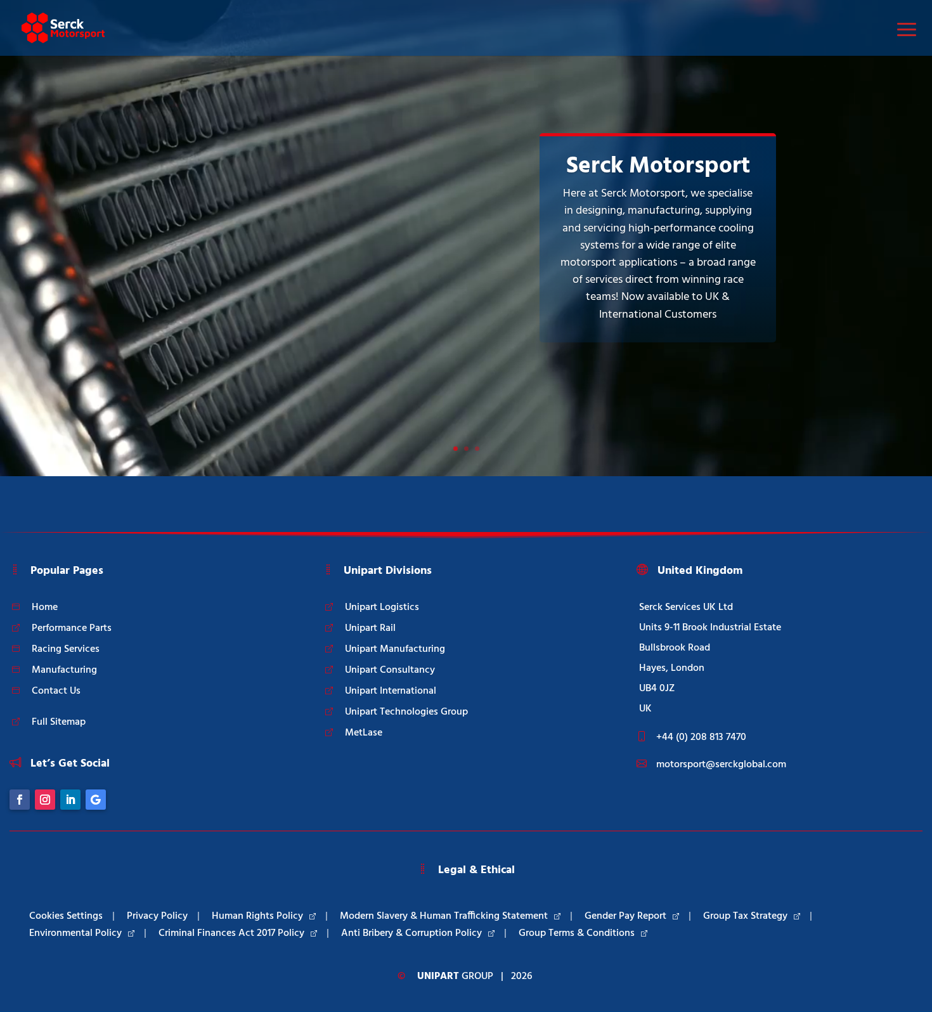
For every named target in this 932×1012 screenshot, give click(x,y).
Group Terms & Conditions (577, 933)
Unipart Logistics (382, 607)
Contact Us (56, 691)
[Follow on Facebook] (20, 799)
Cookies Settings (66, 916)
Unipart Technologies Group (406, 712)
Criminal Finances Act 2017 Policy (231, 933)
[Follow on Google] (96, 799)
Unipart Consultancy (390, 670)
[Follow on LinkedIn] (70, 799)
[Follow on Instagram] (45, 799)
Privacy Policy (157, 916)
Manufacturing (64, 670)
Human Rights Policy (257, 916)
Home (45, 607)
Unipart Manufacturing (395, 649)
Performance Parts (72, 628)
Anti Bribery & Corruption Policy (411, 933)
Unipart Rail (370, 628)
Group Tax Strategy (745, 916)
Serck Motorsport (658, 166)
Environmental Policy (75, 933)
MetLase (363, 733)
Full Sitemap (59, 722)
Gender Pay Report (625, 916)
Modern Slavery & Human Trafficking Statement (444, 916)
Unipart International (390, 691)
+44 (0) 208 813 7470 (701, 737)
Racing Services (66, 649)
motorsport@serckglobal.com (721, 764)
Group (455, 976)
